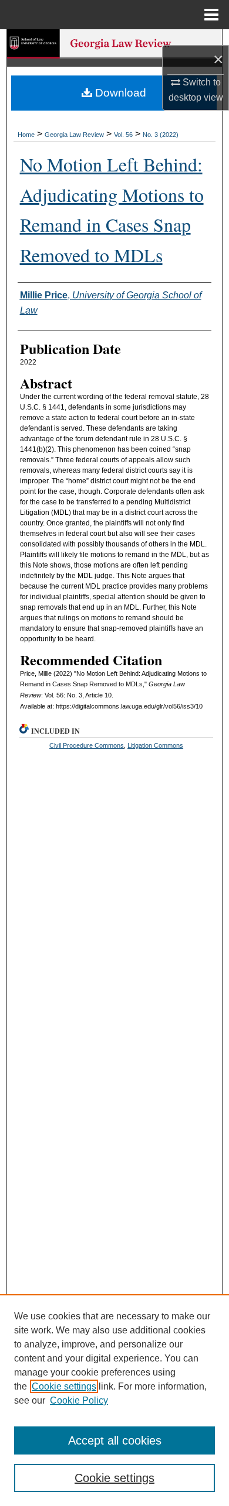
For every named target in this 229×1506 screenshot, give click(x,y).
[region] (114, 1400)
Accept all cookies (114, 1440)
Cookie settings (64, 1386)
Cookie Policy (79, 1400)
